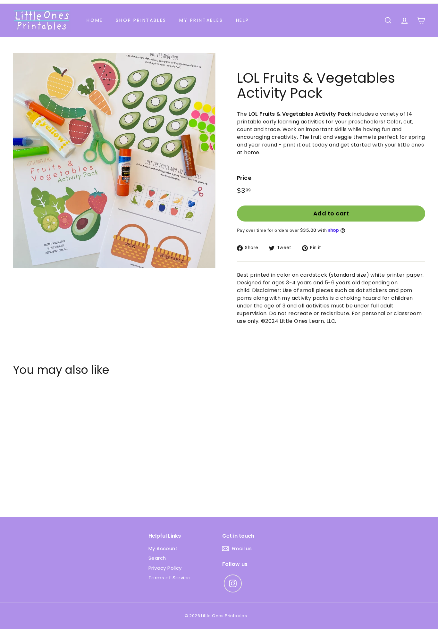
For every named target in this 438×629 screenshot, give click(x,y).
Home (95, 20)
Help (242, 20)
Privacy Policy (165, 568)
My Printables (201, 20)
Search (157, 558)
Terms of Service (169, 577)
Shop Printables (141, 20)
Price (244, 178)
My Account (163, 548)
